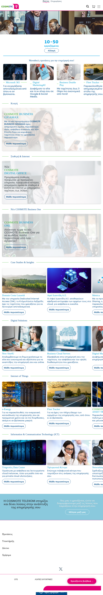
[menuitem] (21, 568)
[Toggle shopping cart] (93, 6)
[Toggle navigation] (98, 6)
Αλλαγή (51, 50)
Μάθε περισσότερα (16, 143)
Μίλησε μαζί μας (77, 512)
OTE (16, 579)
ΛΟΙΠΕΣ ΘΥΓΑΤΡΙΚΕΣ (43, 579)
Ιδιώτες (46, 1)
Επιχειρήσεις (56, 1)
